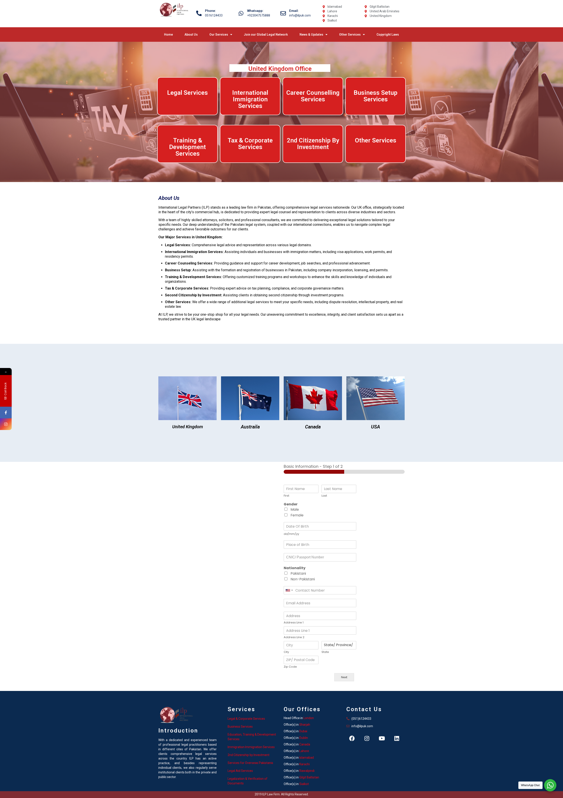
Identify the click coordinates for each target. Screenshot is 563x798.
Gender (291, 504)
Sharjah (304, 724)
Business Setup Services (375, 96)
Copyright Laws (388, 34)
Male (295, 509)
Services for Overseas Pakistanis (250, 763)
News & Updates (311, 34)
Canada (304, 744)
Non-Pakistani (303, 579)
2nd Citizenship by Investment (248, 755)
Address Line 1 (293, 623)
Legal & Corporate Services (246, 718)
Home (168, 34)
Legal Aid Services (240, 770)
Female (297, 515)
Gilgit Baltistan (309, 777)
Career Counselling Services (313, 96)
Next (344, 677)
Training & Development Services (187, 147)
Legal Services (187, 92)
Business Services (240, 726)
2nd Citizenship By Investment (313, 144)
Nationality (294, 568)
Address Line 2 (294, 637)
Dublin (303, 738)
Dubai (303, 731)
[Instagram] (366, 738)
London (308, 718)
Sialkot (304, 784)
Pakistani (298, 573)
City (286, 652)
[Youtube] (381, 738)
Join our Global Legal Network (266, 34)
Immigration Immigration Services (251, 747)
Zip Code (290, 667)
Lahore (304, 751)
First (286, 496)
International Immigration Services (250, 99)
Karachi (304, 764)
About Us (191, 34)
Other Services (350, 34)
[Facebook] (351, 738)
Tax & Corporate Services (250, 144)
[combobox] (289, 590)
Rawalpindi (306, 770)
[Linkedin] (396, 738)
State (325, 652)
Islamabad (306, 757)
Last (324, 496)
